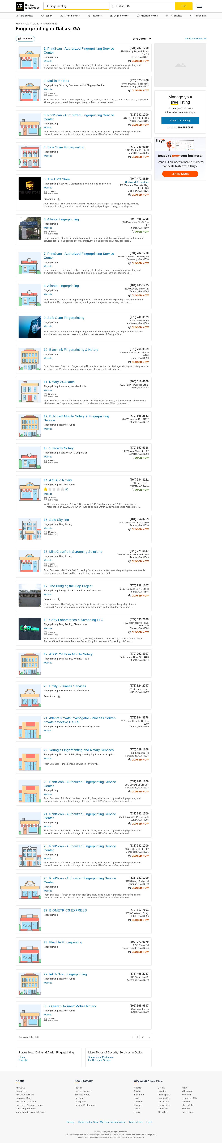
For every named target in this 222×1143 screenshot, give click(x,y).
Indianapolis (164, 1094)
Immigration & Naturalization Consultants (80, 590)
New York (187, 1094)
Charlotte (138, 1101)
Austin (137, 1091)
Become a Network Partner (30, 1105)
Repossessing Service (89, 726)
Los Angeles (164, 1105)
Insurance (64, 386)
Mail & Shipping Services (92, 85)
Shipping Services (68, 85)
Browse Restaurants (85, 1105)
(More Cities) (156, 1081)
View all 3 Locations (138, 182)
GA (27, 23)
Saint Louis (187, 1112)
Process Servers (67, 726)
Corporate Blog (23, 1098)
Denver (137, 1112)
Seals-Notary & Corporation (73, 452)
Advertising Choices (26, 1101)
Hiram (22, 1057)
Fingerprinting (51, 57)
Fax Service (65, 690)
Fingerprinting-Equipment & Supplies (95, 754)
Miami (185, 1087)
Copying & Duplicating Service (75, 183)
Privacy (70, 1122)
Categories (80, 1101)
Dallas (36, 23)
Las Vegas (163, 1101)
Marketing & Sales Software (30, 1112)
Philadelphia (188, 1105)
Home (19, 23)
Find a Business (83, 1091)
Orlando (186, 1101)
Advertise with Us (25, 1094)
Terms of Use (136, 1122)
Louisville (163, 1108)
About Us (20, 1087)
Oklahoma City (189, 1098)
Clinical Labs (80, 624)
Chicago (138, 1105)
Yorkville (23, 1060)
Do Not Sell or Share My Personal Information (102, 1122)
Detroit (161, 1087)
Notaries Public (79, 386)
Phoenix (186, 1108)
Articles (79, 1087)
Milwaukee (187, 1091)
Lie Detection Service (99, 1060)
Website (48, 61)
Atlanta (137, 1087)
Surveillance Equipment (101, 1057)
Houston (162, 1091)
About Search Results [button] (195, 38)
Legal (149, 1122)
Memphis (162, 1112)
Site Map (79, 1098)
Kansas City (164, 1098)
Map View (27, 38)
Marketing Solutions (26, 1108)
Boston (137, 1098)
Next (148, 1037)
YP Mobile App (82, 1094)
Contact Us (21, 1091)
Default (143, 38)
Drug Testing (65, 524)
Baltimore (139, 1094)
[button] (199, 6)
